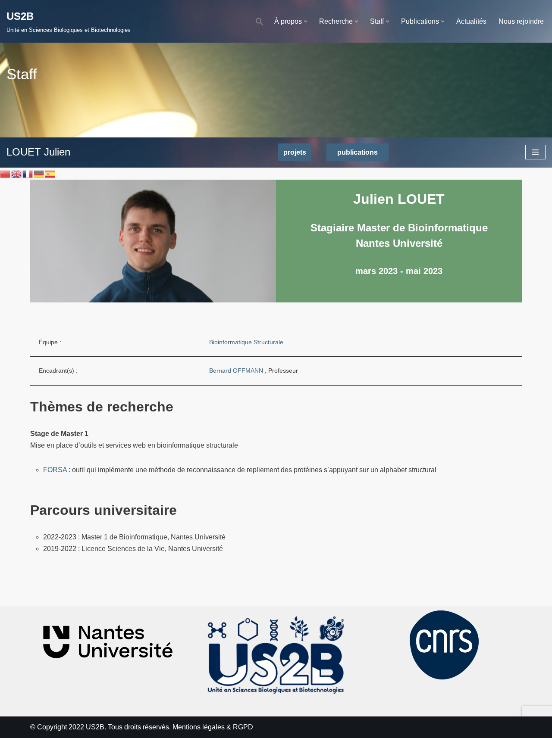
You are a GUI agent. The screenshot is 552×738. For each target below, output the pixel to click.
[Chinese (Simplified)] (5, 173)
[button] (259, 21)
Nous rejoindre (521, 21)
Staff (21, 73)
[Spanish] (50, 173)
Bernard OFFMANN (237, 370)
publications (357, 152)
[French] (28, 173)
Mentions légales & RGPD (212, 727)
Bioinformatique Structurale (246, 342)
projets (294, 152)
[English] (16, 173)
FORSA (55, 469)
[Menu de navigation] (535, 152)
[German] (39, 173)
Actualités (471, 21)
